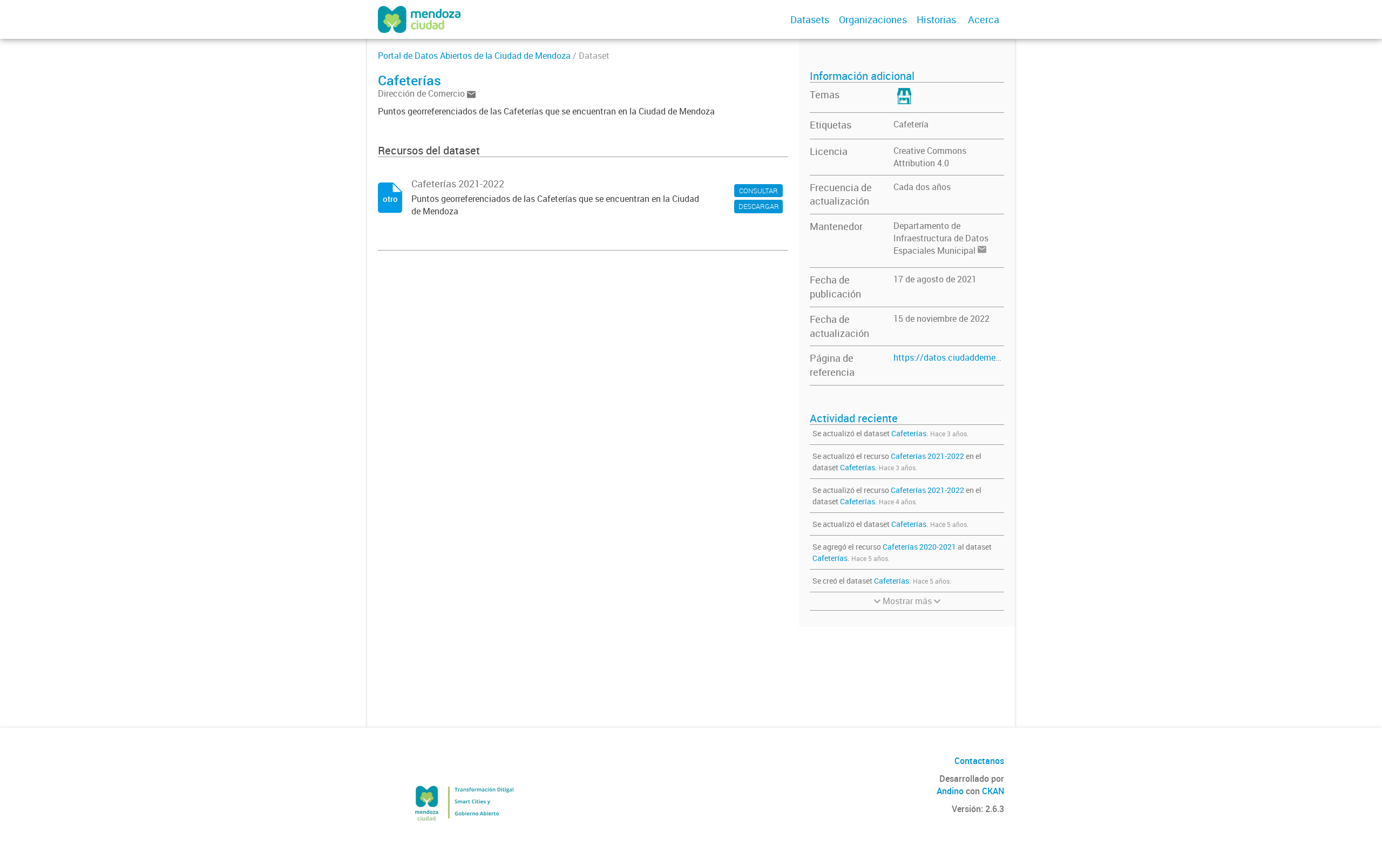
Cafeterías (908, 433)
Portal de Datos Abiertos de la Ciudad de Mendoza (474, 56)
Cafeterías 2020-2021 (919, 547)
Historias (936, 19)
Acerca (983, 19)
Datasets (809, 19)
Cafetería (911, 124)
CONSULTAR (758, 190)
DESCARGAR (759, 206)
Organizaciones (873, 19)
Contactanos (979, 761)
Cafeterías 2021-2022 (927, 456)
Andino (950, 791)
